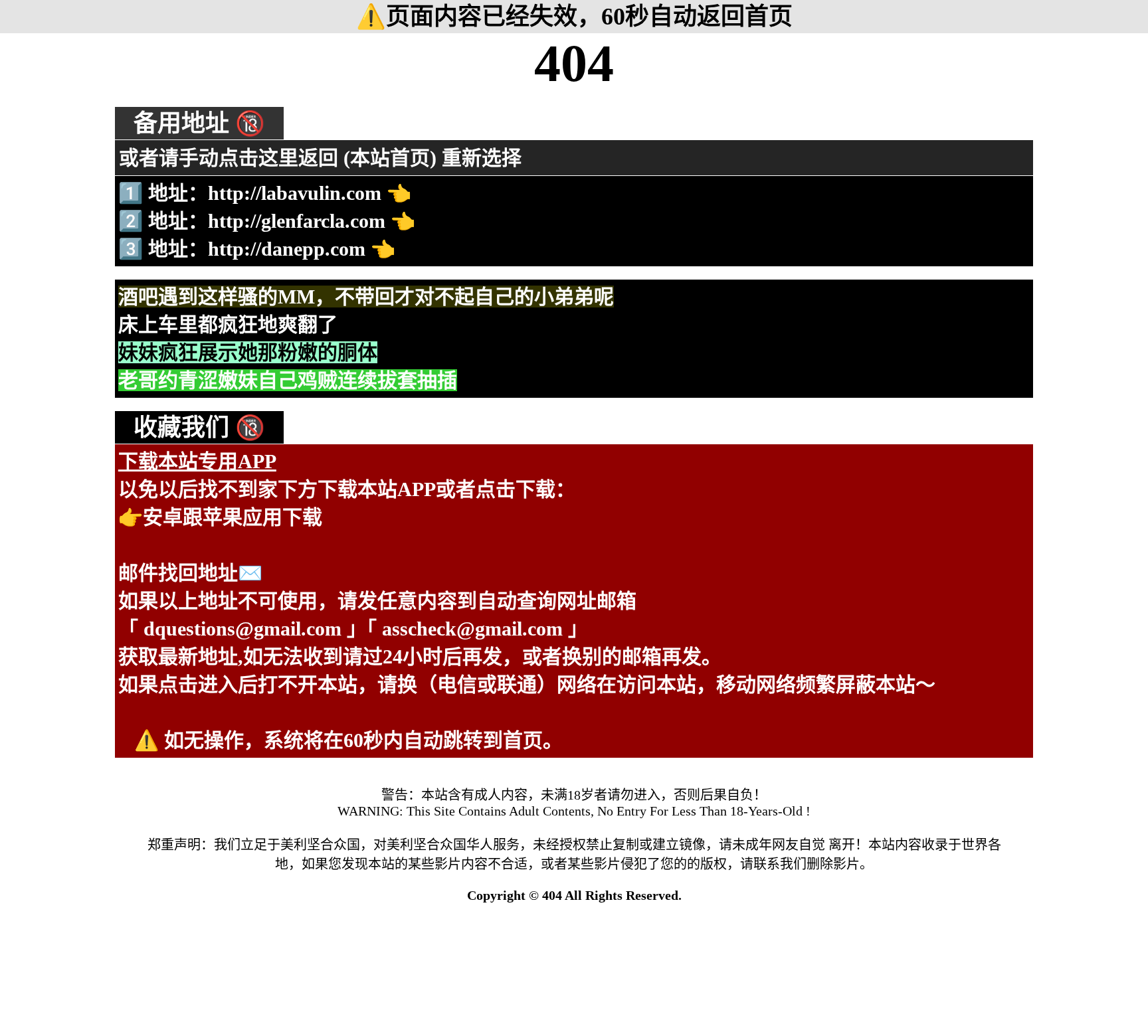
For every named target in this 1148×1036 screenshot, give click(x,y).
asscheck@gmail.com (472, 629)
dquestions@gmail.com (242, 629)
